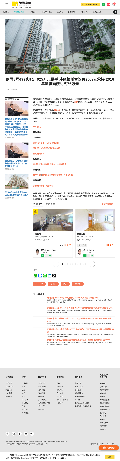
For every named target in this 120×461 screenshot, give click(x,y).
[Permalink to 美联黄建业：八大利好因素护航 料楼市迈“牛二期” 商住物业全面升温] (16, 151)
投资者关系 (10, 387)
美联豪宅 (25, 400)
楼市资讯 (78, 390)
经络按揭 (103, 416)
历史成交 (60, 393)
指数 (58, 383)
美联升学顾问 (105, 406)
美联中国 (103, 393)
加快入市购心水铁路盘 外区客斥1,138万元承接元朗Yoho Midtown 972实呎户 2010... (79, 320)
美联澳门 (103, 396)
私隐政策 (101, 444)
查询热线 (41, 393)
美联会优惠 (97, 12)
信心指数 (60, 387)
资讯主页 (6, 12)
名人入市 (59, 12)
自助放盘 (41, 383)
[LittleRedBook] (32, 434)
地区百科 (60, 403)
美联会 (102, 419)
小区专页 (78, 383)
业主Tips (71, 12)
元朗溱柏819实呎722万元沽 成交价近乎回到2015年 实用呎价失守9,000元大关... (80, 308)
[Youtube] (26, 434)
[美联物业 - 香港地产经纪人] (21, 5)
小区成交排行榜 (62, 400)
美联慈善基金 (80, 396)
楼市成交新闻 (19, 12)
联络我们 (41, 396)
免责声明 (93, 444)
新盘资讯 (33, 12)
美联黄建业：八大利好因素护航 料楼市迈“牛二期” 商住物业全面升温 (16, 163)
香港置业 (103, 413)
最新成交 (60, 390)
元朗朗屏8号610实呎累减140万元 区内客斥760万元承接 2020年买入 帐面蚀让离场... (80, 330)
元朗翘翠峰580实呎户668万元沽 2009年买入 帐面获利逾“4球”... (73, 298)
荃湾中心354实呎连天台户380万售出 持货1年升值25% (16, 193)
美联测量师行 (105, 410)
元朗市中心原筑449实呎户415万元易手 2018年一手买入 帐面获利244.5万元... (79, 340)
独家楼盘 (25, 403)
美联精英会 (79, 393)
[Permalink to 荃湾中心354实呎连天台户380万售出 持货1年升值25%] (16, 182)
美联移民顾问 (105, 403)
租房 (23, 406)
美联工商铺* (104, 390)
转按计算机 (42, 406)
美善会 (77, 400)
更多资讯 (37, 127)
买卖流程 (25, 413)
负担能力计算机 (44, 403)
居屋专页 (25, 409)
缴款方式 (41, 409)
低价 (23, 396)
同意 (110, 457)
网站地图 (9, 396)
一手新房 (25, 383)
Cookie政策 (60, 458)
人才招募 (9, 393)
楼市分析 (84, 12)
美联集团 (9, 383)
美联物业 (103, 383)
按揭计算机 (42, 400)
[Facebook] (20, 434)
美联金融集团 (105, 400)
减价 (23, 393)
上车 (23, 390)
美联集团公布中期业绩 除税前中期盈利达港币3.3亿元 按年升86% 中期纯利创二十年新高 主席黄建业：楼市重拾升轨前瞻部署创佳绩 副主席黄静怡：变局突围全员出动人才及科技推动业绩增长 (16, 127)
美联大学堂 (104, 423)
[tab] (38, 204)
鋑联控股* (103, 387)
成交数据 (60, 396)
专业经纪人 (42, 387)
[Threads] (7, 434)
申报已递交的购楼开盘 (83, 406)
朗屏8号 (57, 110)
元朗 (76, 102)
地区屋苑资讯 (47, 12)
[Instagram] (14, 434)
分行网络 (41, 390)
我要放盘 (111, 448)
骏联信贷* (103, 426)
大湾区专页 (79, 387)
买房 (23, 387)
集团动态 (9, 390)
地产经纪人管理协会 (82, 403)
